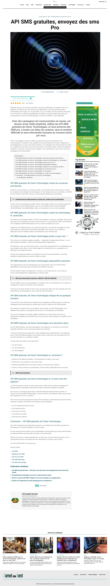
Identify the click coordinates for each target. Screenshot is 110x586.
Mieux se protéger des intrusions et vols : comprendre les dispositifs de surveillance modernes (91, 204)
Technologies (33, 554)
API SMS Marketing (18, 459)
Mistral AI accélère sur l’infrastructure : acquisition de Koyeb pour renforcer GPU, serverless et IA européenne (91, 212)
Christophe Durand (49, 92)
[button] (103, 1)
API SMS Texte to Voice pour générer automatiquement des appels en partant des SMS (57, 517)
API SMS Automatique (19, 462)
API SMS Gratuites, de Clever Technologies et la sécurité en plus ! (36, 169)
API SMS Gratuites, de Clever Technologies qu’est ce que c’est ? (36, 162)
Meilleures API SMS (18, 454)
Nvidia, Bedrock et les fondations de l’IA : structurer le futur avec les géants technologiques (41, 558)
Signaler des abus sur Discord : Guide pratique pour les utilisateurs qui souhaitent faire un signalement (68, 558)
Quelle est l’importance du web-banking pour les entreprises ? (32, 480)
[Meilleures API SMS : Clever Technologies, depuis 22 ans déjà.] (95, 545)
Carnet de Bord (43, 16)
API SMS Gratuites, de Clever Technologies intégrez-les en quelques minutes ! (40, 166)
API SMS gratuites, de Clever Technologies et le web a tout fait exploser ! (38, 173)
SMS (49, 16)
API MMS (15, 451)
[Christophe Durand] (16, 500)
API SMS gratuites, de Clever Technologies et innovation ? (34, 171)
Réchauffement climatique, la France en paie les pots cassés (31, 475)
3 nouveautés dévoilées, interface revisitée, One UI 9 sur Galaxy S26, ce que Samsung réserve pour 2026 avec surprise (91, 174)
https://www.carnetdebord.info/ (29, 496)
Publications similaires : (26, 177)
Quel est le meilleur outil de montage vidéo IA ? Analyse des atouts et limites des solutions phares (91, 197)
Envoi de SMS (43, 485)
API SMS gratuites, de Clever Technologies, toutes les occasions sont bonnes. (39, 158)
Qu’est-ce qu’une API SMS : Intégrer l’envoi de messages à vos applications (36, 478)
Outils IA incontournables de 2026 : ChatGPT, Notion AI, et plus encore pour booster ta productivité (91, 190)
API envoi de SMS (17, 457)
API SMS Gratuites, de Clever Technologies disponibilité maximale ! (36, 164)
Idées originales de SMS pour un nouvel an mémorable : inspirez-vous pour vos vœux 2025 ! (14, 558)
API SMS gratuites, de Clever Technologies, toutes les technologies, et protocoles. (41, 160)
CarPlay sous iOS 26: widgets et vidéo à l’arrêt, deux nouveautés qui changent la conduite (91, 166)
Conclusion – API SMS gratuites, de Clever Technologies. (33, 175)
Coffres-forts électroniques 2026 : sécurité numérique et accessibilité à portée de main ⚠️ (91, 182)
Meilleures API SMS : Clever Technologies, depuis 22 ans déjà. (25, 516)
